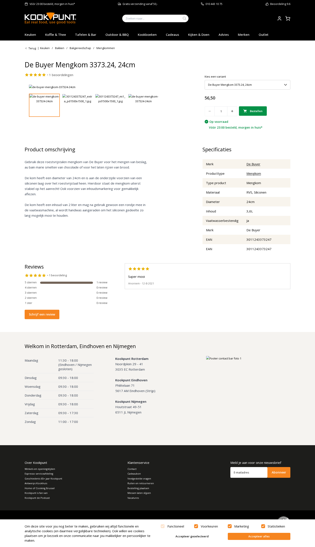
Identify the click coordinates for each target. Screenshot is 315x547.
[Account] (279, 18)
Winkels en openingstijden (40, 468)
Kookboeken (147, 34)
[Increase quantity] (232, 111)
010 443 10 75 (214, 4)
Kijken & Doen (198, 34)
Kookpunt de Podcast (37, 497)
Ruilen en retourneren (141, 483)
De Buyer (253, 164)
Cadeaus (172, 34)
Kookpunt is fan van (36, 492)
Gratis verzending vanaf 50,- (140, 4)
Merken (243, 34)
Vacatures (133, 497)
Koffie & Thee (55, 34)
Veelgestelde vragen (139, 478)
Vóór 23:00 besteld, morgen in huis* (52, 4)
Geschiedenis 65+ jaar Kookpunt (43, 478)
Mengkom (253, 173)
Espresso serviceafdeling (39, 473)
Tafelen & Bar (85, 34)
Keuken (30, 34)
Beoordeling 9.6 (280, 4)
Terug (32, 48)
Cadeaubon (134, 473)
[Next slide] (181, 87)
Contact (132, 468)
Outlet (263, 34)
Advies (224, 34)
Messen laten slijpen (139, 492)
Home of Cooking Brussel (40, 488)
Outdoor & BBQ (117, 34)
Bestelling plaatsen (138, 488)
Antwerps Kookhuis (36, 483)
